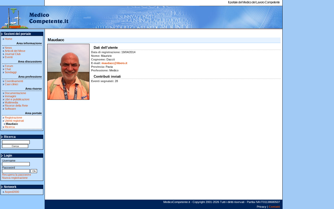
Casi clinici (11, 84)
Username (8, 160)
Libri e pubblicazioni (17, 99)
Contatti (274, 206)
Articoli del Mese (15, 50)
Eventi (9, 57)
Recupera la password (16, 174)
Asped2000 (12, 191)
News (8, 47)
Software (10, 108)
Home (8, 38)
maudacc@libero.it (114, 63)
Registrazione (13, 117)
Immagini (10, 96)
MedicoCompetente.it (34, 18)
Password (8, 167)
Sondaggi (10, 72)
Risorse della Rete (16, 105)
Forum (9, 65)
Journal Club (13, 54)
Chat (8, 69)
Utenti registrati (14, 120)
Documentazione (15, 93)
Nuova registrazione (15, 177)
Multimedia (11, 102)
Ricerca (10, 126)
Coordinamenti (14, 81)
